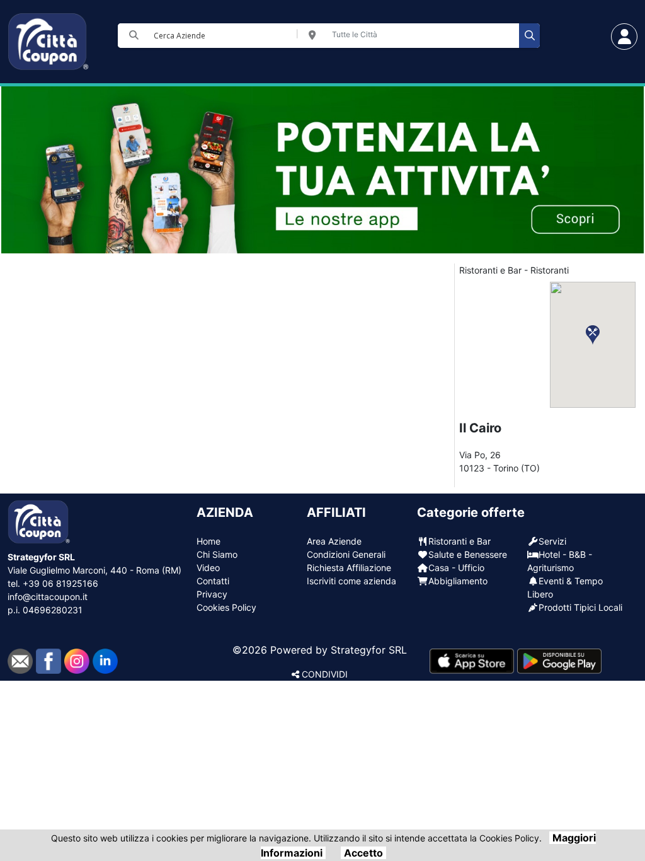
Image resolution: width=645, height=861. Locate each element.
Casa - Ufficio (456, 567)
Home (208, 541)
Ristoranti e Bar (459, 541)
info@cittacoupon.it (48, 596)
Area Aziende (334, 541)
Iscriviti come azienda (351, 580)
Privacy (212, 594)
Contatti (213, 580)
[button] (593, 335)
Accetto (363, 853)
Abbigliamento (458, 580)
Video (208, 567)
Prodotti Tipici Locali (580, 607)
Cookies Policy (226, 607)
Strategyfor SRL (369, 650)
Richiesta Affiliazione (349, 567)
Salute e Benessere (467, 554)
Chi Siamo (217, 554)
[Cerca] (529, 35)
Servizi (552, 541)
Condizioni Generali (346, 554)
